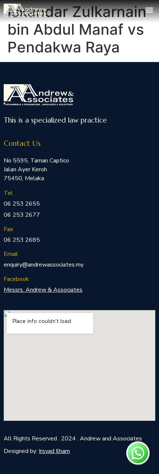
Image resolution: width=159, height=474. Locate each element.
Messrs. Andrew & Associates (43, 290)
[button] (149, 10)
